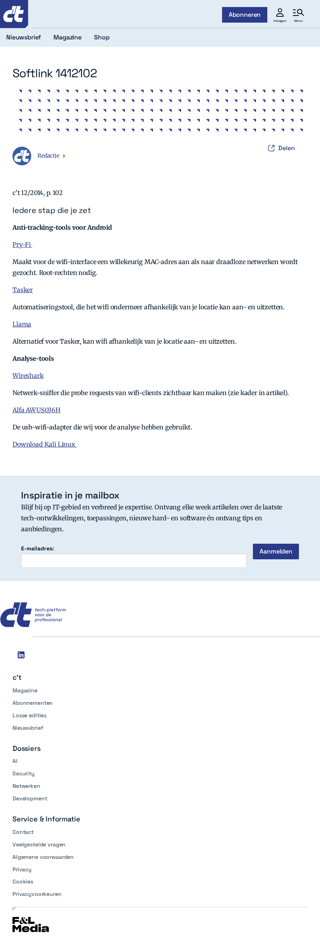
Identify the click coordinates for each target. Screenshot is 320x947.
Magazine (24, 690)
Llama (21, 324)
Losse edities (29, 715)
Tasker (22, 290)
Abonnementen (32, 702)
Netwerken (26, 785)
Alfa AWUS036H (36, 410)
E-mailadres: (37, 548)
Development (29, 798)
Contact (23, 831)
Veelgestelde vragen (39, 844)
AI (15, 760)
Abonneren (245, 15)
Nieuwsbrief (27, 727)
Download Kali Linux (44, 444)
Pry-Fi (22, 244)
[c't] (14, 14)
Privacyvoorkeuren (37, 893)
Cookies (22, 881)
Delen (286, 148)
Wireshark (28, 376)
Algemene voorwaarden (43, 856)
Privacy (22, 869)
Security (23, 773)
